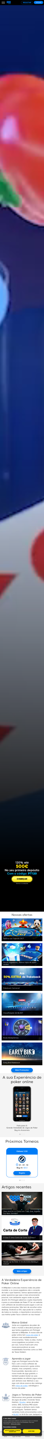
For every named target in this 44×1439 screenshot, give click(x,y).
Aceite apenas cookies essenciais (12, 1431)
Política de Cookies (15, 1424)
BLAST (16, 1414)
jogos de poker (32, 1335)
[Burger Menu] (3, 2)
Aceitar (31, 1431)
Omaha (22, 1402)
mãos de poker (21, 1386)
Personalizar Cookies (9, 1427)
